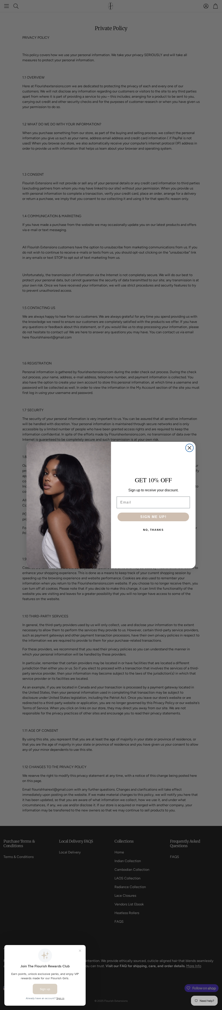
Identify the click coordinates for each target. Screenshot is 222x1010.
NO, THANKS (153, 529)
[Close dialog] (189, 448)
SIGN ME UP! (153, 517)
